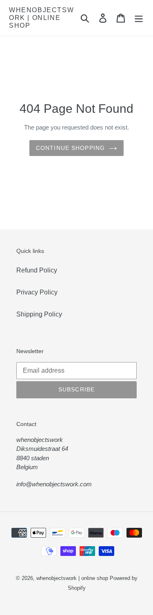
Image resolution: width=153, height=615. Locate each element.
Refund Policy (36, 270)
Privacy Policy (37, 292)
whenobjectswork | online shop (41, 18)
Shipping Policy (39, 314)
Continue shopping (70, 148)
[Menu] (139, 18)
